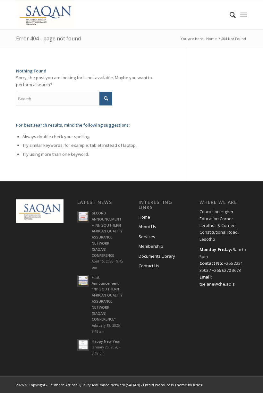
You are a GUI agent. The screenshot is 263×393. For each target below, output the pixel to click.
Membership (151, 246)
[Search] (229, 14)
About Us (147, 227)
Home (144, 217)
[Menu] (243, 14)
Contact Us (149, 266)
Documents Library (157, 256)
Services (147, 236)
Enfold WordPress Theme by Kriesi (173, 384)
